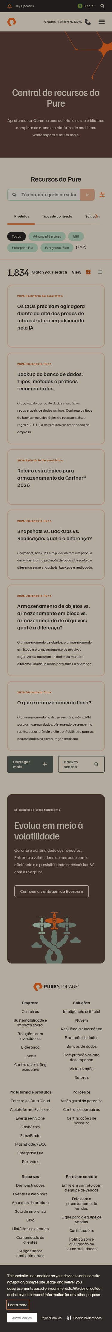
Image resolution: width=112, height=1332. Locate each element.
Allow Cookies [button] (22, 1318)
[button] (84, 1317)
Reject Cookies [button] (51, 1318)
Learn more (17, 1304)
